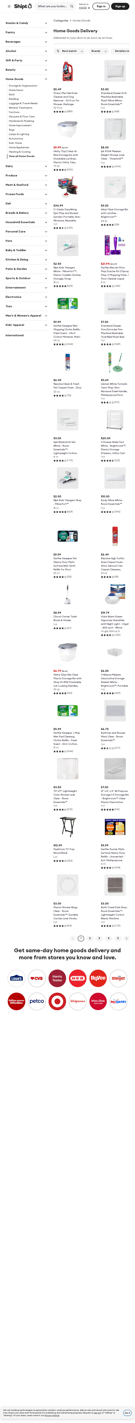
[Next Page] (126, 938)
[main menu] (9, 6)
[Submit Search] (71, 6)
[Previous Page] (73, 938)
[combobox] (51, 6)
